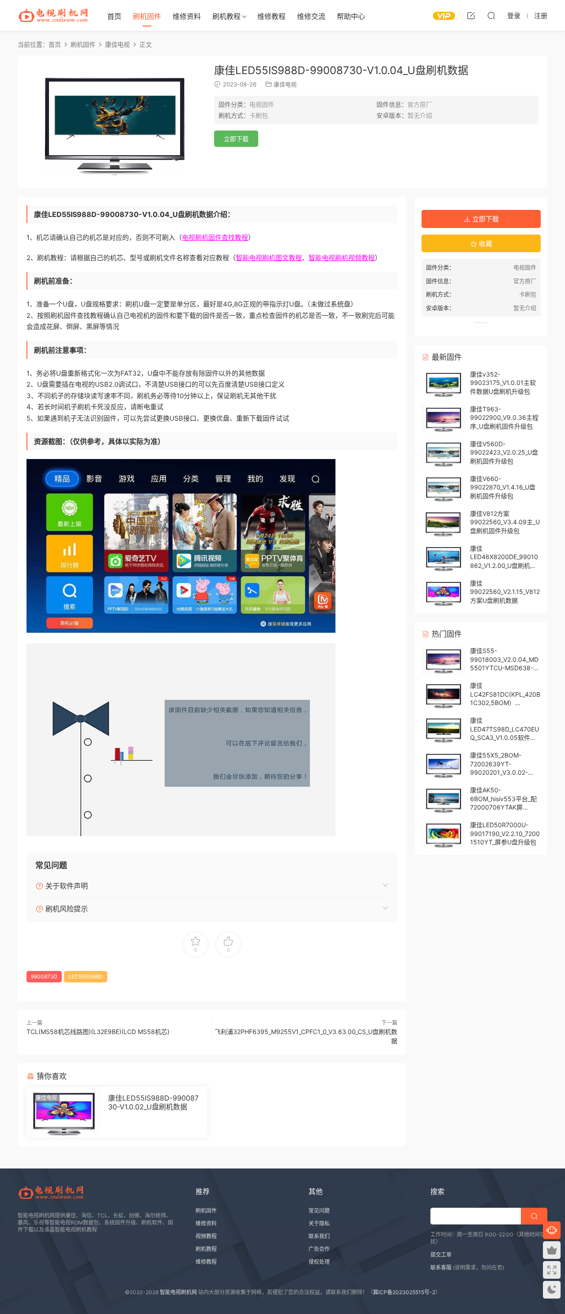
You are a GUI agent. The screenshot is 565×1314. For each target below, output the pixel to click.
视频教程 (206, 1236)
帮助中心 (351, 16)
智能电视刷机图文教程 (269, 258)
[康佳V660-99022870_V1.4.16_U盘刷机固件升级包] (444, 488)
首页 (114, 16)
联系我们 (319, 1236)
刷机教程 (226, 16)
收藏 (484, 243)
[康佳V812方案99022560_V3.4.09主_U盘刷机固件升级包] (444, 523)
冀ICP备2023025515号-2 (404, 1292)
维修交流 (311, 16)
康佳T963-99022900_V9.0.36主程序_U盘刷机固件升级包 (504, 417)
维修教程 (271, 16)
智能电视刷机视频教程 (342, 258)
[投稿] (471, 15)
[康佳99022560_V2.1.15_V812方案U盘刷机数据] (444, 593)
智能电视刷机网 (178, 1292)
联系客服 (441, 1267)
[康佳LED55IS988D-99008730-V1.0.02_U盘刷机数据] (64, 1112)
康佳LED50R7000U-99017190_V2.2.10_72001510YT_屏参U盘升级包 (505, 833)
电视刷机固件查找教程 (215, 237)
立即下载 (236, 138)
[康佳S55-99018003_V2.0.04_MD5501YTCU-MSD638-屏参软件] (444, 660)
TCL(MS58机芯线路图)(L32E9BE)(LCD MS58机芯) (98, 1031)
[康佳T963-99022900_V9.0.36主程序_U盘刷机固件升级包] (444, 419)
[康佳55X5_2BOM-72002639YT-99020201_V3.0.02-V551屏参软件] (444, 765)
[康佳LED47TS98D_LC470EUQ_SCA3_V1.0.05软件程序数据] (444, 730)
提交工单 (441, 1254)
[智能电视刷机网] (53, 15)
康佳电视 (285, 84)
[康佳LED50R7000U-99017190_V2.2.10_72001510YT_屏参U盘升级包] (444, 834)
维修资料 (187, 16)
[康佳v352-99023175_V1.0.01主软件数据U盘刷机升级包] (444, 384)
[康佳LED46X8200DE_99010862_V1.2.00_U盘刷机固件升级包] (444, 558)
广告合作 (319, 1249)
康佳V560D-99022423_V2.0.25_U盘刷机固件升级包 (504, 452)
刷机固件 (147, 16)
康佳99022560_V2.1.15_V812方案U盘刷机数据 (505, 591)
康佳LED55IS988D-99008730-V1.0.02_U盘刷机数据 (153, 1102)
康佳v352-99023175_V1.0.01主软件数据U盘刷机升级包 (503, 382)
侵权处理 (319, 1261)
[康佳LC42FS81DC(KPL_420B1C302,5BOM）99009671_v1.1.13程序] (444, 695)
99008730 (44, 976)
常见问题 (319, 1210)
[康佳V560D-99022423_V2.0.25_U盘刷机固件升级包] (444, 453)
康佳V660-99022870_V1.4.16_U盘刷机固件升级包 (502, 487)
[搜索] (491, 15)
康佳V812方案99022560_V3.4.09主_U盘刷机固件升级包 (505, 522)
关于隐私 (319, 1223)
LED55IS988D (85, 976)
